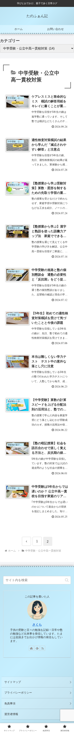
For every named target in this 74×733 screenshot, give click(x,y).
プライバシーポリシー (18, 692)
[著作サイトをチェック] (31, 648)
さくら (37, 624)
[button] (66, 580)
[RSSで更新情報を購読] (42, 648)
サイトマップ (12, 682)
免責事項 (9, 703)
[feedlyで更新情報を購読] (37, 648)
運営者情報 (11, 714)
